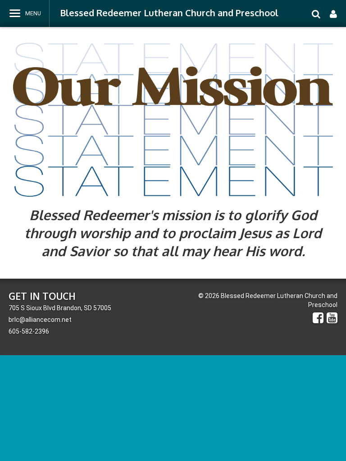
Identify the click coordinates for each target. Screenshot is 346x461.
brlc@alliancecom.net (40, 319)
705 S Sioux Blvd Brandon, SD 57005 (60, 308)
